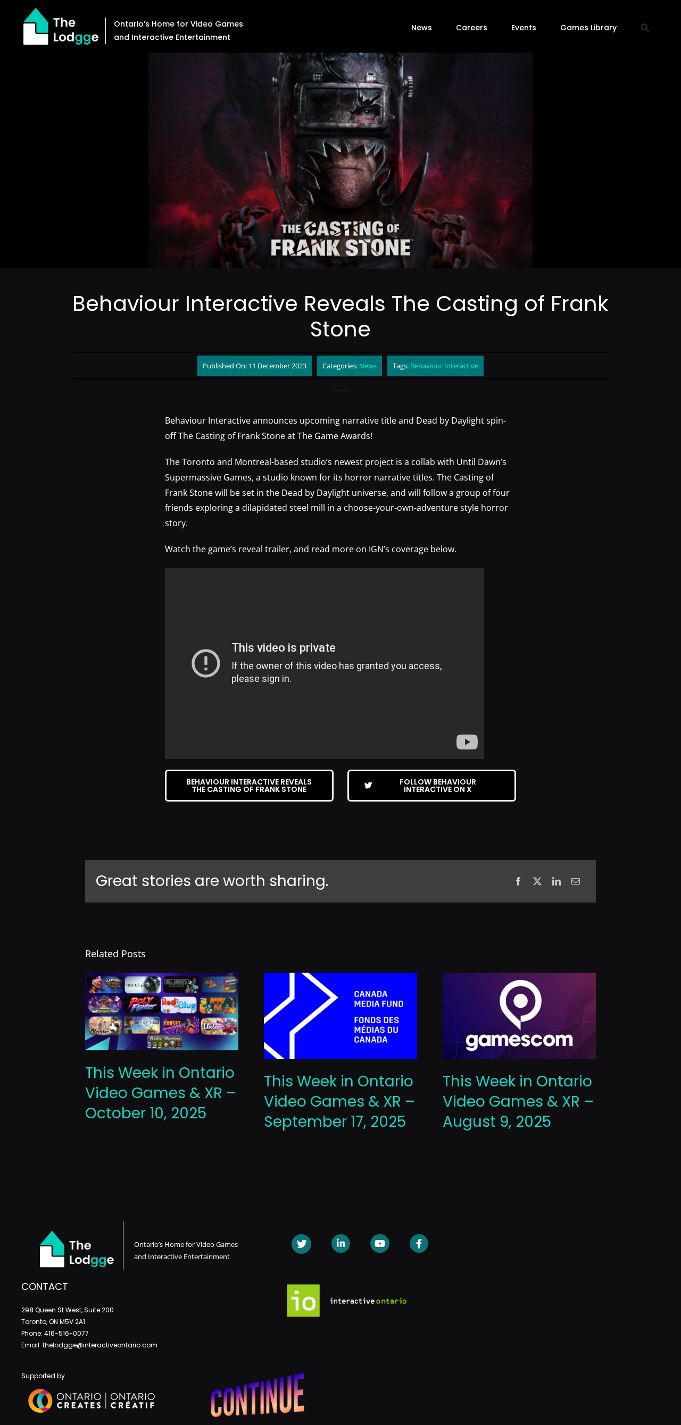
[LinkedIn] (556, 881)
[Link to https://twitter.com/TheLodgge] (301, 1244)
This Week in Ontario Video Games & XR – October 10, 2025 (160, 1093)
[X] (537, 881)
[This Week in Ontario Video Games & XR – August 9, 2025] (519, 978)
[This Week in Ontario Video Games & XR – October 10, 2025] (161, 978)
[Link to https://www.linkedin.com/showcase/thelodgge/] (340, 1243)
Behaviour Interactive (444, 365)
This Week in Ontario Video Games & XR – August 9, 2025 (518, 1101)
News (368, 365)
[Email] (575, 881)
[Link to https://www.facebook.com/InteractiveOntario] (419, 1243)
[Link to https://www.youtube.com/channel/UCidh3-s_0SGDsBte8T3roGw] (379, 1243)
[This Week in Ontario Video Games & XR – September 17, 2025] (340, 978)
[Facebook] (518, 881)
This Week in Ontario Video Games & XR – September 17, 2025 (339, 1101)
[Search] (645, 28)
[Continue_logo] (257, 1377)
